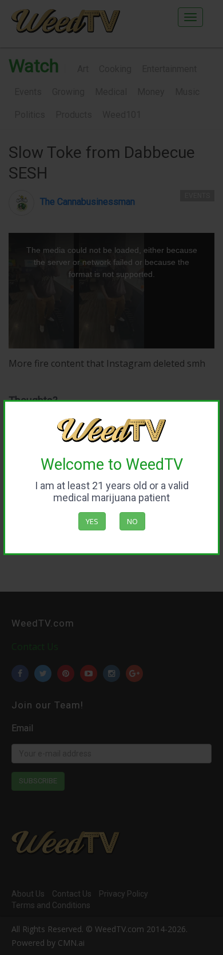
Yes (92, 521)
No (132, 521)
